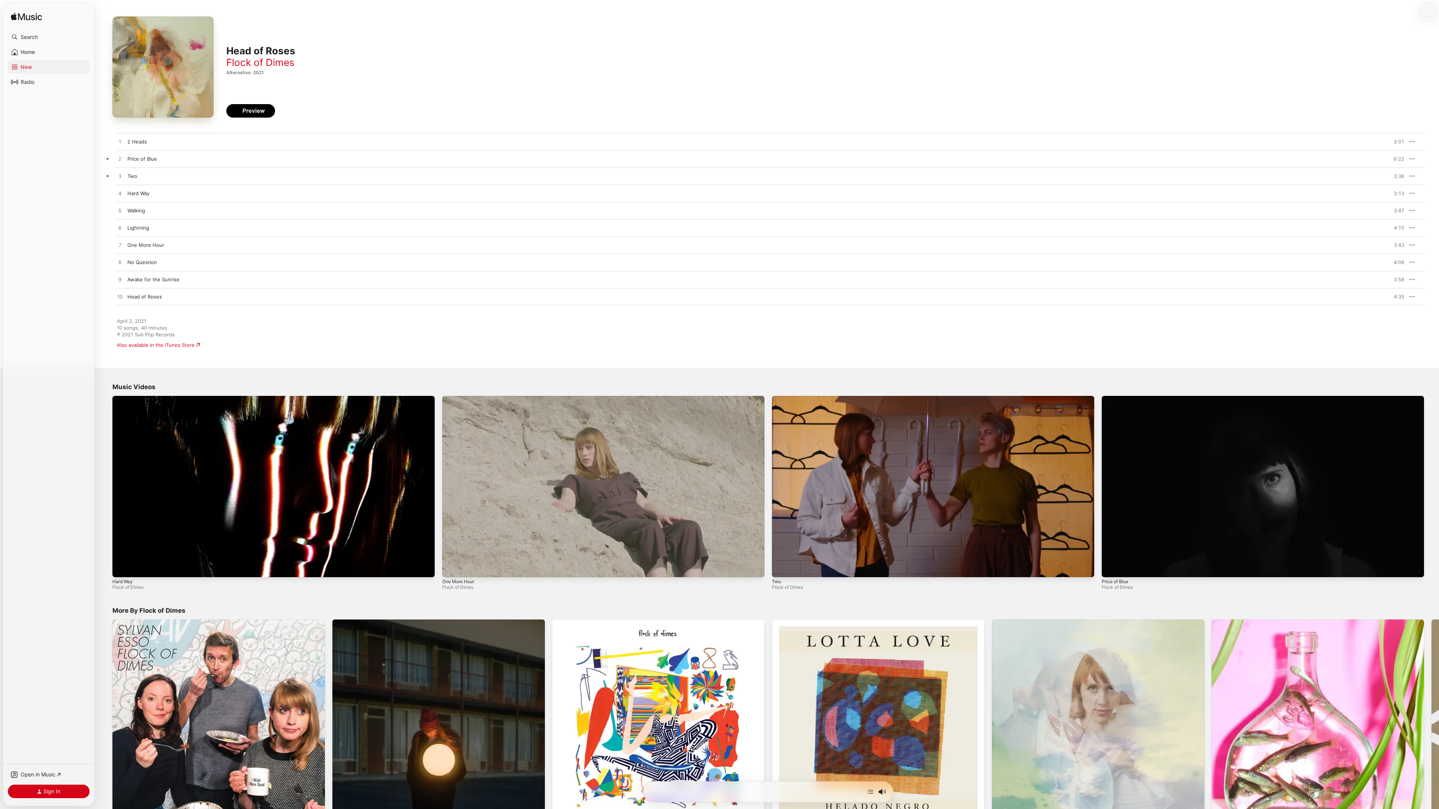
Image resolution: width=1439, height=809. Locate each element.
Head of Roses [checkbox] (144, 297)
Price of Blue (1115, 581)
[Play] (121, 567)
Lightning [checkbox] (138, 228)
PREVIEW (1396, 141)
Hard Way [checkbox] (138, 193)
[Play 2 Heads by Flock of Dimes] (119, 142)
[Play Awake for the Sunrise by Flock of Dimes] (119, 279)
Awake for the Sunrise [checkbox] (153, 279)
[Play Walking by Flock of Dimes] (119, 210)
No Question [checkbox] (142, 262)
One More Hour (458, 581)
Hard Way (122, 581)
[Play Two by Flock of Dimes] (119, 176)
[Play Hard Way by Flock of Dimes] (119, 193)
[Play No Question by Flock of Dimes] (119, 262)
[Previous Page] (105, 726)
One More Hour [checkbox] (145, 245)
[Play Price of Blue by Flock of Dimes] (119, 159)
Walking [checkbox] (136, 210)
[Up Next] (870, 792)
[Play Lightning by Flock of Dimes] (119, 228)
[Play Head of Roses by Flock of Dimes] (119, 297)
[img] (26, 17)
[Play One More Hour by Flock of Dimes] (119, 245)
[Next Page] (1431, 726)
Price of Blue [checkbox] (142, 159)
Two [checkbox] (132, 176)
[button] (48, 37)
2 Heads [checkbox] (137, 142)
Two (776, 581)
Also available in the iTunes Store (155, 345)
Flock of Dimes (260, 62)
